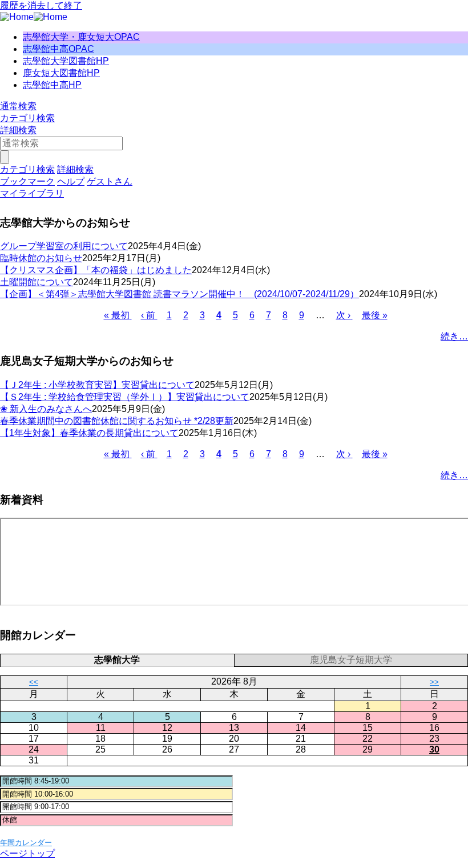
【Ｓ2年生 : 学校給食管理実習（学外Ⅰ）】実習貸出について (124, 397)
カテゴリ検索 (27, 118)
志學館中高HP (52, 85)
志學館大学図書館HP (66, 61)
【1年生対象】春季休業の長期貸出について (89, 433)
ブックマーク (27, 181)
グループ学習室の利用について (64, 246)
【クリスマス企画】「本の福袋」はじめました (96, 270)
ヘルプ (70, 181)
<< (33, 682)
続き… (454, 336)
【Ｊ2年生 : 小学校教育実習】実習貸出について (97, 385)
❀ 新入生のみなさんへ (46, 409)
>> (434, 682)
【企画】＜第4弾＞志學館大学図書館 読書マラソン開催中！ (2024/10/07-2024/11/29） (179, 294)
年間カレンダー (26, 842)
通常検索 (18, 106)
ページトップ (27, 853)
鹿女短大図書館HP (61, 73)
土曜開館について (36, 282)
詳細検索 (18, 130)
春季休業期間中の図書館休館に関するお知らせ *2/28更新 (116, 421)
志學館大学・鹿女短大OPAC (81, 37)
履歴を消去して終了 (41, 5)
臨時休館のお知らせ (41, 258)
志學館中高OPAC (58, 49)
